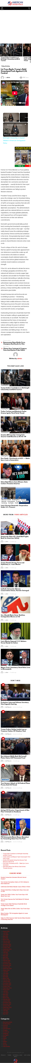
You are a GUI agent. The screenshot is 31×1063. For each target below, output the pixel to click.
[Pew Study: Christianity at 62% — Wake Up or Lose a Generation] (15, 448)
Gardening (4, 503)
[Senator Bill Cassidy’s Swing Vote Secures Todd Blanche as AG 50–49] (15, 424)
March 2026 (6, 939)
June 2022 (5, 1012)
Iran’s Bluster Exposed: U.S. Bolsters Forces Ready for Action (13, 642)
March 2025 (6, 959)
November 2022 (7, 1004)
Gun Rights (11, 503)
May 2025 (5, 955)
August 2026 (6, 931)
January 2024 (6, 981)
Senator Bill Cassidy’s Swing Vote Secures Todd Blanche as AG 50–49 (13, 435)
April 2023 (5, 996)
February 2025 (6, 960)
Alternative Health (6, 499)
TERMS (9, 1055)
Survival (5, 1044)
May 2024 (5, 975)
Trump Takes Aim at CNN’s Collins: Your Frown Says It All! (15, 909)
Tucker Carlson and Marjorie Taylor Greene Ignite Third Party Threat (13, 412)
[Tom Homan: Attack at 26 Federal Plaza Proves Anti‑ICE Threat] (15, 773)
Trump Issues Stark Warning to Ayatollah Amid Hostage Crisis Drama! (14, 904)
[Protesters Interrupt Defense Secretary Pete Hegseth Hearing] (15, 692)
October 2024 (6, 967)
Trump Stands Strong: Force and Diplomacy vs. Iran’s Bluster (12, 563)
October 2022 (6, 1005)
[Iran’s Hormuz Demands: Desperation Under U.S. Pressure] (15, 495)
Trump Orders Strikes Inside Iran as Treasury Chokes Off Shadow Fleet (14, 730)
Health (16, 503)
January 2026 (6, 942)
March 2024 (6, 978)
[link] (5, 124)
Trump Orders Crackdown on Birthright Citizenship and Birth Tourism (10, 59)
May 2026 (5, 936)
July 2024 (5, 971)
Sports (4, 1043)
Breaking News (5, 385)
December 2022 (7, 1002)
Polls (4, 1040)
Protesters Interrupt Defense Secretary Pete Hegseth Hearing (15, 703)
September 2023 (7, 988)
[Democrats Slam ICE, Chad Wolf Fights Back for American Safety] (15, 526)
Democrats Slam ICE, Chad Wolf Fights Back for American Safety (15, 537)
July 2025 (5, 952)
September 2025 (7, 949)
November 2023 (7, 984)
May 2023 (5, 994)
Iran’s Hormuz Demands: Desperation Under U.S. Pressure (14, 506)
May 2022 (5, 1014)
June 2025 (5, 954)
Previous (1, 53)
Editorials (3, 501)
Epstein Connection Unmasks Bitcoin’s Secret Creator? (13, 878)
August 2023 (6, 989)
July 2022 (5, 1010)
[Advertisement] (15, 26)
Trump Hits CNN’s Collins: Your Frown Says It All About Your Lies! (14, 895)
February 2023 (6, 999)
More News (16, 873)
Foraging (18, 501)
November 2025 (7, 946)
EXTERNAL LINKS (17, 1055)
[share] (25, 124)
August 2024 (6, 970)
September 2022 (7, 1007)
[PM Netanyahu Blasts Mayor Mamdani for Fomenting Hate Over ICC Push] (15, 827)
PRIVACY (3, 1055)
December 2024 (7, 963)
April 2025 (5, 957)
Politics (5, 1038)
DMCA (15, 1056)
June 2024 (5, 973)
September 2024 (7, 968)
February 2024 (6, 980)
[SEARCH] (29, 8)
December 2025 (7, 944)
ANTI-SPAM (27, 1055)
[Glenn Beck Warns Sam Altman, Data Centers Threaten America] (15, 471)
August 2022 (6, 1009)
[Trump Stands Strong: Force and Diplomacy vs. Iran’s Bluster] (15, 552)
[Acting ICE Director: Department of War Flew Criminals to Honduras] (15, 800)
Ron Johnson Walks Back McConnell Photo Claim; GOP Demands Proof (13, 757)
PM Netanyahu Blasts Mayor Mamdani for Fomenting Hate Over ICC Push (15, 838)
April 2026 (5, 938)
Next (30, 53)
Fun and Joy (25, 501)
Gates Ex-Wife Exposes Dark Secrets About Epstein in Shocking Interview (15, 918)
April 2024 (5, 976)
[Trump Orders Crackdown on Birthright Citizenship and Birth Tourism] (11, 50)
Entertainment (11, 501)
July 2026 (5, 933)
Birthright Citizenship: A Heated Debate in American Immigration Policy (15, 125)
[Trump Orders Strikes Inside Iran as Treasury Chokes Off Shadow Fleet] (15, 719)
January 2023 (6, 1001)
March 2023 (6, 997)
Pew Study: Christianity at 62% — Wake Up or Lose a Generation (15, 459)
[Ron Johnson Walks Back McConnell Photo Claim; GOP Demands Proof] (15, 746)
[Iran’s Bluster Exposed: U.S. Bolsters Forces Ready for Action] (15, 631)
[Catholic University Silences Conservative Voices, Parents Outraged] (15, 578)
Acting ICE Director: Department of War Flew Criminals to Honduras (15, 811)
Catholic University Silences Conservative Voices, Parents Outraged (15, 589)
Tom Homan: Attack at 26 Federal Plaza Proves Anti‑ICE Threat (15, 784)
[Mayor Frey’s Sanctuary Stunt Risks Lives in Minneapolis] (15, 657)
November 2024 (7, 965)
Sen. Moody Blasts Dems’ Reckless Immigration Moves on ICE (13, 616)
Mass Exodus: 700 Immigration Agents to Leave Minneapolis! (14, 914)
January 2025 (6, 962)
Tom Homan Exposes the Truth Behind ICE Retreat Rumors (15, 900)
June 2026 (5, 934)
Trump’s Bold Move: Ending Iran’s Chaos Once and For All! (15, 890)
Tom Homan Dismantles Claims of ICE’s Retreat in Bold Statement (15, 882)
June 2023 (5, 993)
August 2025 (6, 950)
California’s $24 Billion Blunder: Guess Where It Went (15, 886)
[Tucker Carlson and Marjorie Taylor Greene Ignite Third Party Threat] (15, 401)
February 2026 (6, 941)
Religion (5, 1041)
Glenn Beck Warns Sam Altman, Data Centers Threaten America (14, 482)
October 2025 (6, 947)
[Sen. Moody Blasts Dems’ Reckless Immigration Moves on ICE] (15, 605)
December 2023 (7, 983)
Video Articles (21, 514)
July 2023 (5, 991)
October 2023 (6, 986)
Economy (23, 499)
